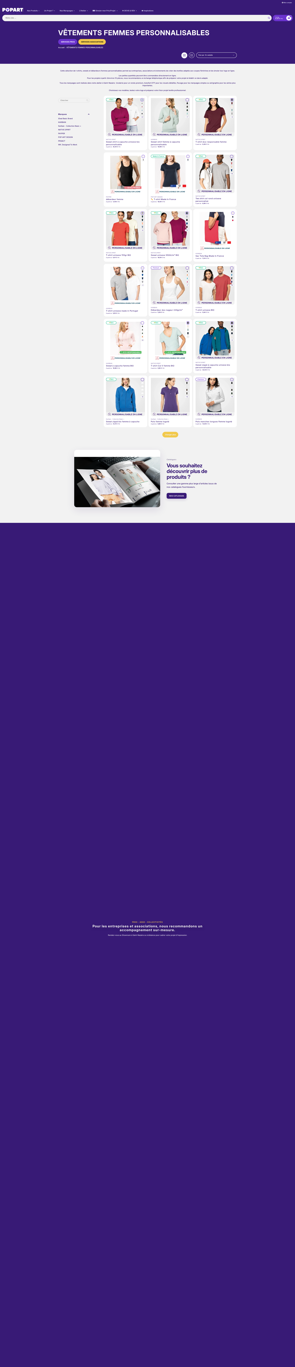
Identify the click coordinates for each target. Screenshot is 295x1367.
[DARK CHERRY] (232, 103)
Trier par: (201, 55)
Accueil (61, 47)
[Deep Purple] (232, 282)
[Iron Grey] (232, 326)
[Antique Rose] (142, 107)
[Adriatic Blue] (142, 100)
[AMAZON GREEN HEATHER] (142, 220)
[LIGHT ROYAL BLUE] (143, 275)
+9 (142, 230)
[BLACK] (232, 100)
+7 (187, 117)
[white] (188, 337)
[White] (187, 100)
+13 (187, 397)
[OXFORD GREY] (143, 282)
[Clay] (142, 386)
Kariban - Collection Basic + (69, 126)
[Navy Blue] (232, 333)
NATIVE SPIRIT (64, 130)
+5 (232, 117)
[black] (188, 323)
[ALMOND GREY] (142, 213)
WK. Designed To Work (67, 145)
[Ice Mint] (187, 114)
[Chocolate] (187, 390)
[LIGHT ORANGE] (142, 337)
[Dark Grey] (187, 107)
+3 (232, 340)
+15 (187, 230)
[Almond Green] (142, 103)
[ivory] (188, 326)
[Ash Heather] (187, 386)
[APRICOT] (142, 223)
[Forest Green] (187, 110)
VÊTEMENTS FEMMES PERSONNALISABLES (84, 47)
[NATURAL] (233, 213)
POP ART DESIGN (65, 137)
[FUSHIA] (187, 282)
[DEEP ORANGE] (187, 275)
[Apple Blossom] (232, 167)
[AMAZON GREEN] (142, 216)
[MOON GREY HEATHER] (232, 114)
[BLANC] (143, 156)
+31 (142, 117)
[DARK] (142, 326)
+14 (231, 174)
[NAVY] (188, 160)
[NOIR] (143, 160)
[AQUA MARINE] (142, 227)
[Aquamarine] (142, 110)
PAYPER (61, 133)
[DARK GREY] (142, 330)
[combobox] (74, 100)
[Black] (142, 114)
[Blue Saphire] (232, 170)
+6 (142, 340)
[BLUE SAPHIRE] (187, 223)
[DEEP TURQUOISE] (187, 278)
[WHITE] (143, 268)
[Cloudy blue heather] (232, 275)
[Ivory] (232, 337)
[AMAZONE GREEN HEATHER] (187, 213)
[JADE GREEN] (232, 110)
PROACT (61, 141)
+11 (232, 397)
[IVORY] (232, 107)
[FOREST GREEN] (142, 333)
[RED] (233, 220)
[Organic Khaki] (232, 330)
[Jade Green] (188, 330)
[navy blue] (188, 333)
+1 (142, 285)
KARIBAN (62, 122)
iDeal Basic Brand (65, 118)
